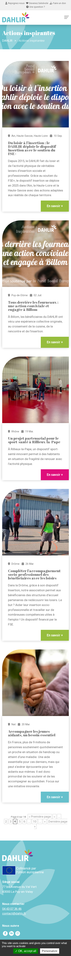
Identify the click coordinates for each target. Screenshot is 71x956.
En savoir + (55, 206)
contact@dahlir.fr (14, 913)
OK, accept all (26, 951)
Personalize (49, 951)
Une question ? (37, 6)
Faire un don (59, 3)
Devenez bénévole (38, 3)
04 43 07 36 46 (11, 909)
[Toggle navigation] (66, 17)
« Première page (40, 816)
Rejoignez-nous (16, 3)
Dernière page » (50, 824)
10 (34, 821)
